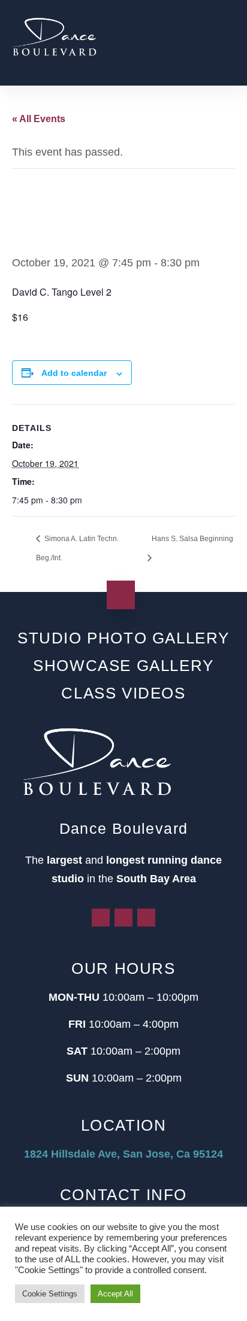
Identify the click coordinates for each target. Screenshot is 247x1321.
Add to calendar (74, 373)
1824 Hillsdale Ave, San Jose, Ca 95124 (123, 1154)
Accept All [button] (115, 1293)
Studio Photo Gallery (123, 638)
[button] (226, 43)
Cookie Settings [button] (49, 1293)
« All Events (38, 119)
